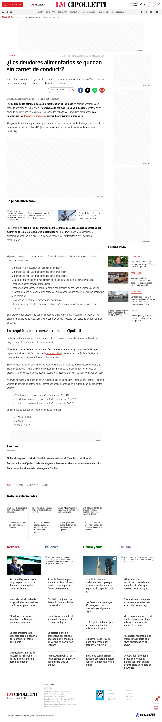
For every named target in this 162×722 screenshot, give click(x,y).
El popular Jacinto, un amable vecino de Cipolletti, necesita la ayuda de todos (93, 526)
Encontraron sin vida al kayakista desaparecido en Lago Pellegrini (60, 619)
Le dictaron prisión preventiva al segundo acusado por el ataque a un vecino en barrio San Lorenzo (61, 638)
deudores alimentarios (35, 116)
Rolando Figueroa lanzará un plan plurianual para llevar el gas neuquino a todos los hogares (23, 584)
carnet (45, 485)
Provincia (74, 12)
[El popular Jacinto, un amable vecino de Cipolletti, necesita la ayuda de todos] (93, 513)
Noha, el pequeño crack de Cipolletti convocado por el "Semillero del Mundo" (39, 215)
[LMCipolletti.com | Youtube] (156, 12)
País (109, 696)
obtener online (53, 353)
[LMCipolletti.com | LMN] (38, 4)
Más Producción (88, 12)
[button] (3, 12)
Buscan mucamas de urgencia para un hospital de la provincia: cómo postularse (23, 637)
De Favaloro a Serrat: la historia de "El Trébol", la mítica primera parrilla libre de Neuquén (23, 657)
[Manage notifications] (156, 708)
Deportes (111, 693)
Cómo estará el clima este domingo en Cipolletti (33, 468)
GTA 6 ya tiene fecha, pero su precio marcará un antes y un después (100, 625)
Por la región (136, 257)
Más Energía (104, 12)
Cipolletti (50, 12)
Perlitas (134, 311)
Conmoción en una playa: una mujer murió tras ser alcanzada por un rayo (137, 602)
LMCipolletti (67, 56)
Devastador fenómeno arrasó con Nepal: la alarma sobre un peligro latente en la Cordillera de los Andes (137, 661)
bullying (19, 17)
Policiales (62, 12)
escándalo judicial (33, 17)
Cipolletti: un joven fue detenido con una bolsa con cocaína (60, 602)
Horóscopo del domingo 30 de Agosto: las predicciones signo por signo (99, 607)
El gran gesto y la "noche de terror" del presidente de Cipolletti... (68, 526)
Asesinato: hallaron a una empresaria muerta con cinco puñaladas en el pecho (137, 640)
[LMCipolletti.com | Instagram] (151, 12)
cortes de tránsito (51, 17)
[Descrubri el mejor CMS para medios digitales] (145, 717)
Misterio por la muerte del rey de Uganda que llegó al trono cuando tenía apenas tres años (138, 620)
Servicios (128, 699)
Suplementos (112, 699)
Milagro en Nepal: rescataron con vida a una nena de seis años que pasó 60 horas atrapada (137, 584)
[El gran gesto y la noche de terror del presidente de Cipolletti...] (68, 513)
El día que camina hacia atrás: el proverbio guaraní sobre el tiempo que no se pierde (100, 660)
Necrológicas (118, 12)
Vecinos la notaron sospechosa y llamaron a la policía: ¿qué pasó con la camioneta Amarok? (142, 282)
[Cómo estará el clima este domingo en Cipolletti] (17, 513)
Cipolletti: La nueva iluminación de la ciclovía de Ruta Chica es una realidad (42, 527)
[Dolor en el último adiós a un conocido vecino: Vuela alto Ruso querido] (118, 261)
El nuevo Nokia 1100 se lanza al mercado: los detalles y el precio (98, 641)
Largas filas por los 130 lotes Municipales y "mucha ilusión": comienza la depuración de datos (143, 300)
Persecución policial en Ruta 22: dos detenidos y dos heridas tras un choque (61, 660)
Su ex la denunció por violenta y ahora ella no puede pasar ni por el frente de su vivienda (60, 584)
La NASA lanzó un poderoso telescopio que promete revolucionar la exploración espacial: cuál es (99, 585)
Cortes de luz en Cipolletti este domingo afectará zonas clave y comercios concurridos (89, 217)
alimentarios (32, 485)
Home (40, 12)
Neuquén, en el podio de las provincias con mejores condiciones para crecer (24, 602)
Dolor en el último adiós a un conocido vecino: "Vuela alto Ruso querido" (142, 264)
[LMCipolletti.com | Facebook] (142, 12)
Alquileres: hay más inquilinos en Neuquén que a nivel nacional (22, 619)
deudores (79, 56)
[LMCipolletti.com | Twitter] (146, 12)
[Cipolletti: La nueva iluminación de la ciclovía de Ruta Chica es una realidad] (43, 513)
